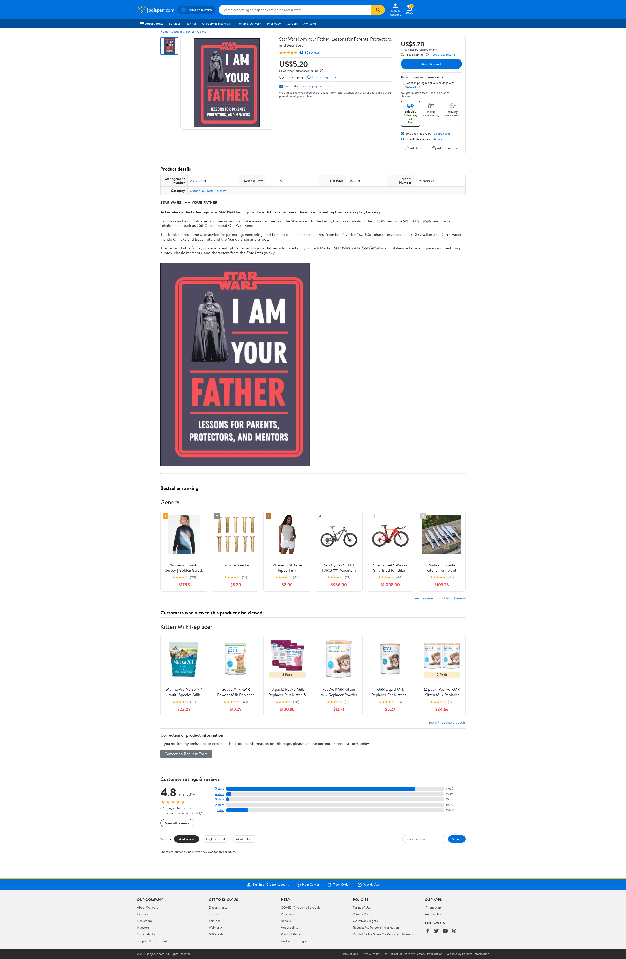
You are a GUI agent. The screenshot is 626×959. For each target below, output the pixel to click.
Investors (143, 927)
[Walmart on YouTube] (445, 931)
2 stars (219, 805)
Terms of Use (362, 907)
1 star (220, 810)
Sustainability (146, 934)
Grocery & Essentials (216, 23)
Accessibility (289, 927)
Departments (154, 23)
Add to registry (447, 148)
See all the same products (447, 722)
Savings (191, 23)
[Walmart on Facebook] (427, 931)
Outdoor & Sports (182, 31)
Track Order (341, 884)
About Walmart (147, 907)
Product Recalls (291, 934)
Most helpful (244, 839)
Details (437, 139)
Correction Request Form (186, 753)
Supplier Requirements (152, 941)
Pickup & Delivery (248, 23)
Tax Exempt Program (295, 941)
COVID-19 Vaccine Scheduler (301, 907)
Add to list (417, 148)
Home (164, 31)
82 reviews (312, 52)
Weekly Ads (371, 884)
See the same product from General (440, 598)
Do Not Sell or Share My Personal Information (384, 934)
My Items (309, 23)
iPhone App (433, 907)
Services (174, 23)
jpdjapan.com (321, 86)
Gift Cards (216, 934)
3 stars (219, 799)
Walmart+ (216, 927)
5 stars (219, 788)
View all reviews (177, 823)
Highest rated (215, 839)
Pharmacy (274, 23)
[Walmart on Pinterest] (454, 931)
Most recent (186, 839)
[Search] (378, 10)
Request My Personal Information (376, 927)
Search (457, 839)
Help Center (310, 884)
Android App (433, 914)
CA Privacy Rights (365, 920)
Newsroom (144, 920)
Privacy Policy (362, 914)
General (202, 31)
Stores (213, 914)
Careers (292, 23)
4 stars (219, 794)
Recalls (286, 920)
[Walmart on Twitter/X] (436, 931)
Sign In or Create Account (271, 884)
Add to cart (431, 64)
